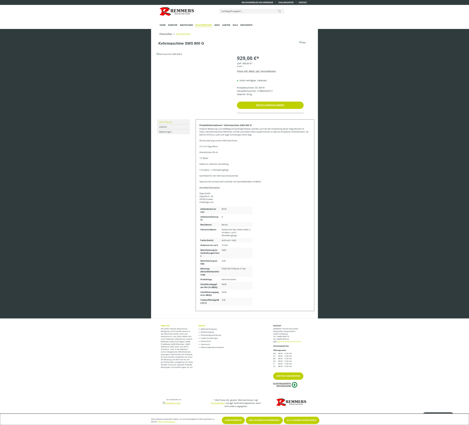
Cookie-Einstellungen (209, 338)
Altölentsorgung (207, 332)
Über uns (165, 326)
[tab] (173, 121)
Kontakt (303, 2)
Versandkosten (218, 403)
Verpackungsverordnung (210, 335)
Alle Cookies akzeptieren (301, 420)
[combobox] (247, 11)
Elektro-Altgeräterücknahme (212, 347)
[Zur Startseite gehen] (177, 11)
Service (201, 326)
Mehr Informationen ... (167, 421)
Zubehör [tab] (163, 127)
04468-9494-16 (283, 336)
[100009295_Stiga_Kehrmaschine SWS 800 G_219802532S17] (194, 79)
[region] (194, 79)
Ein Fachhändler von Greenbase (257, 2)
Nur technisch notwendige (264, 420)
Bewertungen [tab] (165, 131)
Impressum (205, 344)
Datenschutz (205, 341)
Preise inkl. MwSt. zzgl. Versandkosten (256, 71)
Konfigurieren (233, 420)
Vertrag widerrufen (288, 376)
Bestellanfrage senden (270, 105)
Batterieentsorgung (208, 329)
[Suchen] (279, 11)
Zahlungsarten (286, 2)
